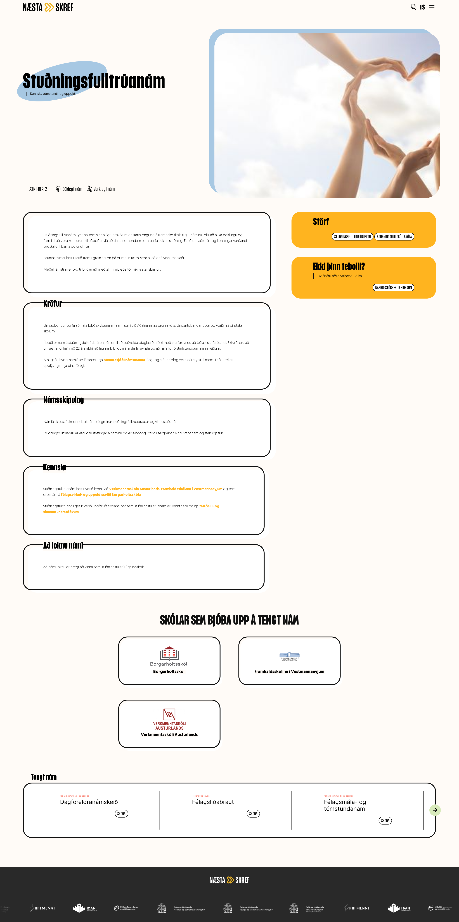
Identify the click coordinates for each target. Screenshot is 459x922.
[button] (431, 7)
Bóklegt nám (72, 189)
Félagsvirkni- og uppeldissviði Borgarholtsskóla (101, 495)
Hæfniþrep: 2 (37, 189)
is (422, 7)
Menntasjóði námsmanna (124, 360)
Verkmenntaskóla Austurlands (134, 489)
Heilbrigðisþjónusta (201, 796)
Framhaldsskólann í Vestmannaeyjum (191, 489)
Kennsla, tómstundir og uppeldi (52, 94)
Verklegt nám (104, 189)
